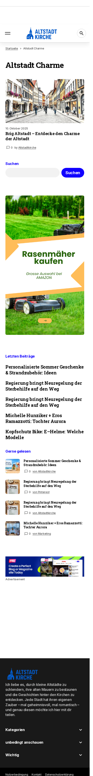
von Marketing (42, 533)
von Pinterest (41, 492)
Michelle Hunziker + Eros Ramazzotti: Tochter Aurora (35, 418)
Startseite (11, 48)
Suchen (12, 164)
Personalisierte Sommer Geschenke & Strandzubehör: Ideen (44, 370)
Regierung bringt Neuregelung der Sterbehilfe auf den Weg (43, 386)
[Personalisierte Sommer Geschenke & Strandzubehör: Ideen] (12, 466)
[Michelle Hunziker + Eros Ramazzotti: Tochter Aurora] (12, 528)
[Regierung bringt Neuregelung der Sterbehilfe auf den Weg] (12, 487)
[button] (7, 33)
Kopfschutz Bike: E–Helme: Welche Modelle (44, 434)
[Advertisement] (44, 566)
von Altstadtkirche (44, 471)
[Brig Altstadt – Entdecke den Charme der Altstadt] (44, 101)
